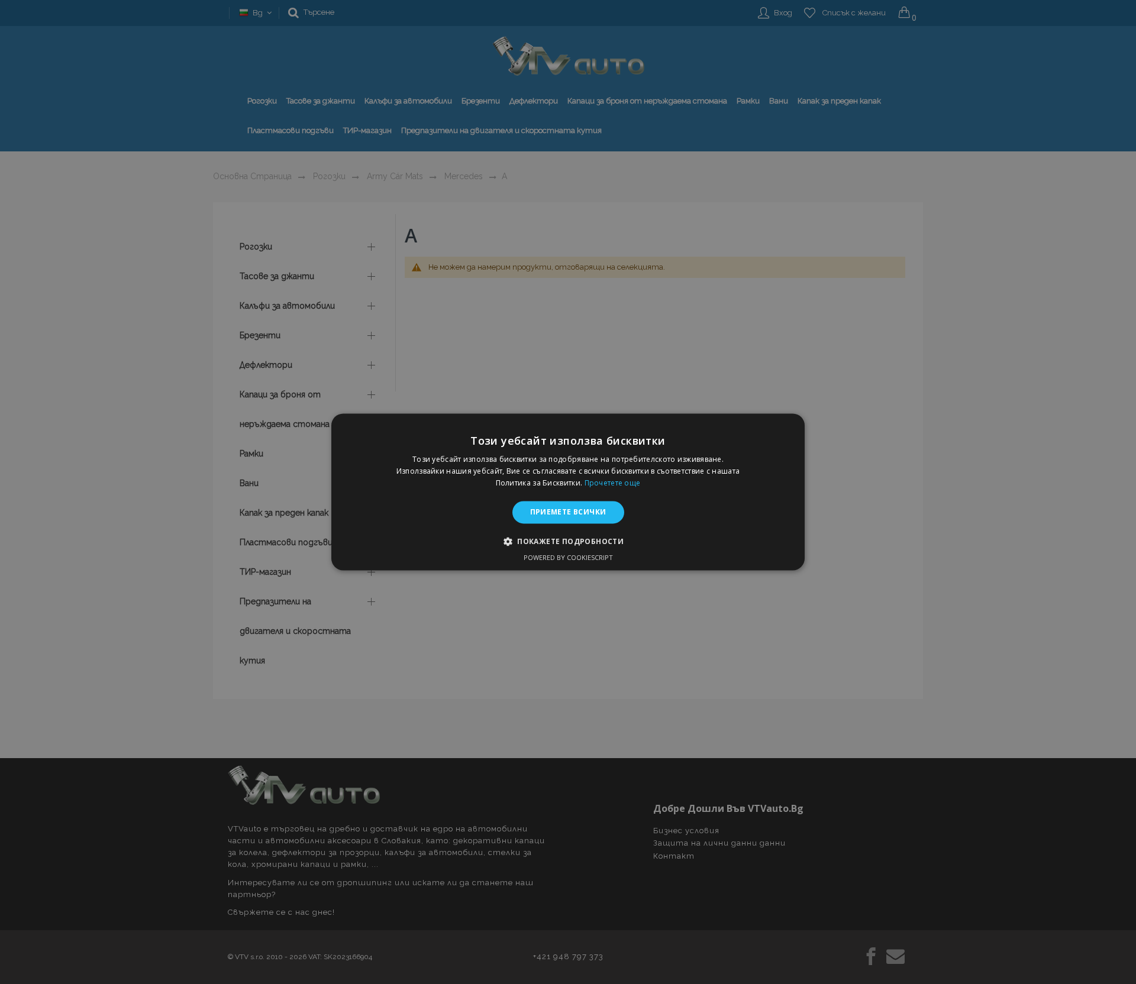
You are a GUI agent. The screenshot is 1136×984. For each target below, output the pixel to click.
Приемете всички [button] (568, 512)
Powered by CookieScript (568, 558)
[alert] (568, 492)
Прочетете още (613, 483)
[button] (568, 542)
